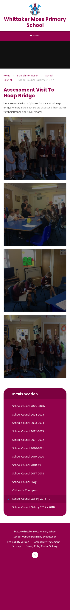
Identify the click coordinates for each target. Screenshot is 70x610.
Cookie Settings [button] (49, 546)
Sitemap (16, 546)
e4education (50, 536)
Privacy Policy (33, 546)
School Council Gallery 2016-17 (36, 80)
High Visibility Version (17, 542)
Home (7, 75)
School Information (27, 75)
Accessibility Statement (47, 542)
